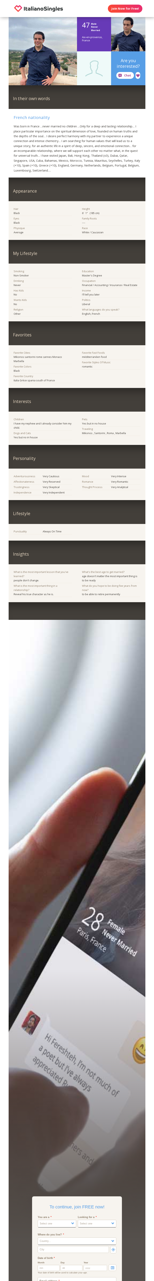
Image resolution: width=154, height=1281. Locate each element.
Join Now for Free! (125, 8)
